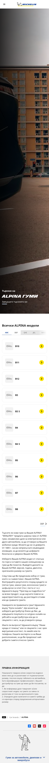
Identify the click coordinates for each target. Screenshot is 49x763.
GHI (25, 332)
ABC (7, 332)
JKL (34, 332)
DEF (16, 332)
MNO (43, 332)
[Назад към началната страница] (27, 4)
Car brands (14, 717)
